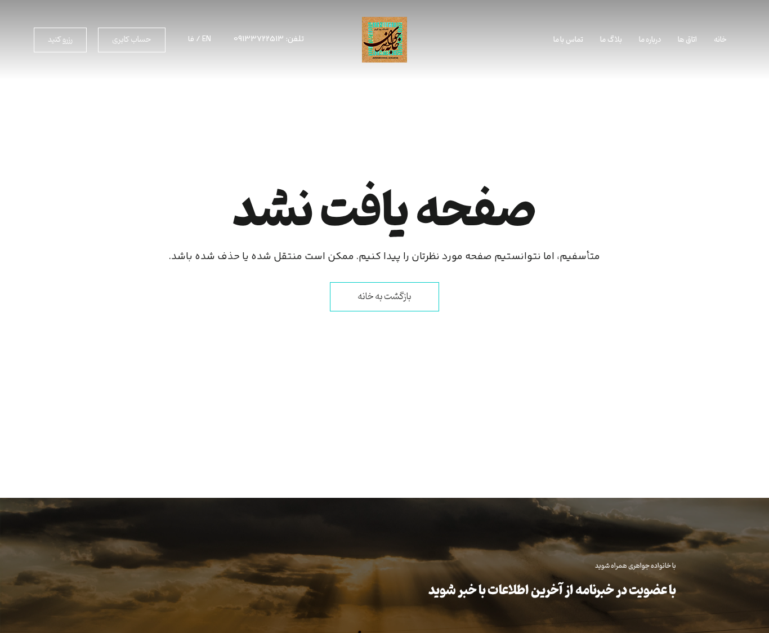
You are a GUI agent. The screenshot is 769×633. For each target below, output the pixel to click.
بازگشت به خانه (384, 297)
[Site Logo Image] (384, 40)
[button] (132, 40)
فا (191, 39)
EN (206, 39)
